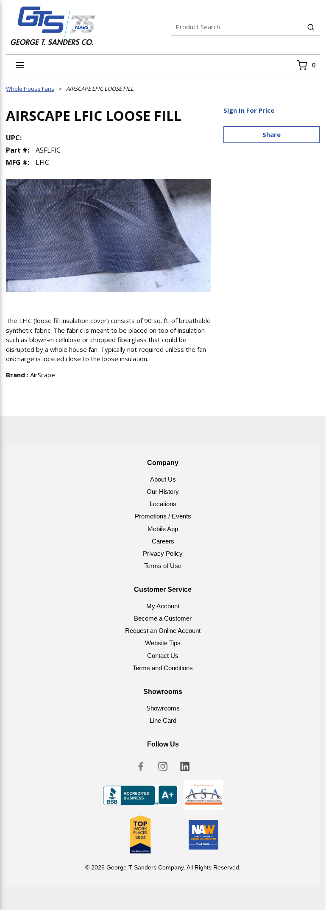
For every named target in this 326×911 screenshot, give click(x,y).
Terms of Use (162, 565)
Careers (163, 541)
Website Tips (163, 642)
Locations (163, 503)
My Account (162, 606)
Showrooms (163, 708)
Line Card (163, 720)
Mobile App (163, 528)
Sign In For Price (248, 110)
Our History (163, 491)
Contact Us (162, 655)
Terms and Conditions (163, 667)
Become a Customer (163, 618)
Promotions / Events (163, 516)
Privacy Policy (163, 553)
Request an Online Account (163, 630)
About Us (163, 479)
